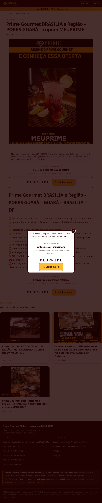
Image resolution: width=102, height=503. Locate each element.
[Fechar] (73, 231)
